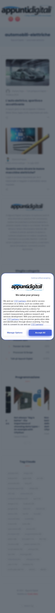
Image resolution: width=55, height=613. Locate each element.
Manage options (14, 332)
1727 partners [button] (20, 301)
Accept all (40, 332)
